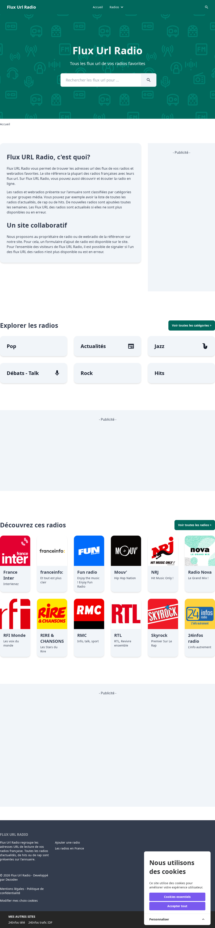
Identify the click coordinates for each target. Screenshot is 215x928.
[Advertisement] (181, 221)
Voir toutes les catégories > (191, 325)
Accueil (98, 7)
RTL (118, 635)
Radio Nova (200, 572)
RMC (82, 635)
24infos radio (195, 638)
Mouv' (120, 572)
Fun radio (87, 572)
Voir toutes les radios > (194, 525)
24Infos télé (16, 922)
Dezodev (12, 879)
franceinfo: (51, 572)
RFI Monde (14, 635)
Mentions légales (12, 889)
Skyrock (159, 635)
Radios (114, 7)
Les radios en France (69, 848)
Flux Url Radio (21, 7)
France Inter (10, 575)
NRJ (155, 572)
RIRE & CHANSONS (52, 638)
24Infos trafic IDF (40, 922)
